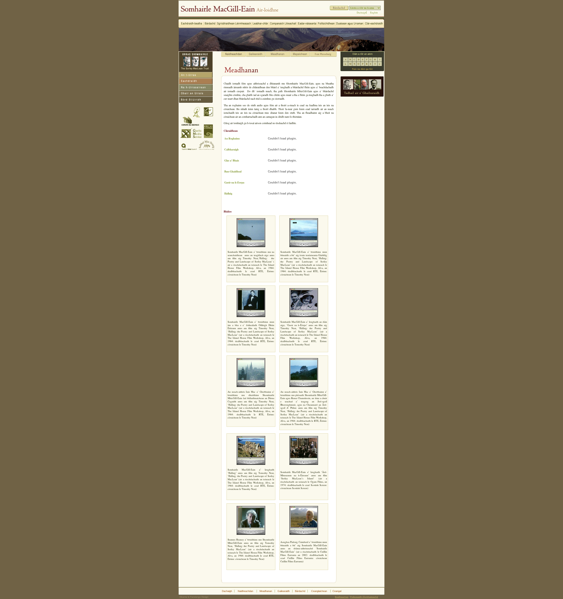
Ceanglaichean (319, 591)
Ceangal (337, 591)
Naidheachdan (245, 591)
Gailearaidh (284, 591)
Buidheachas (341, 597)
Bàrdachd (300, 591)
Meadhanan (266, 591)
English (374, 12)
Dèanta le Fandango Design (194, 597)
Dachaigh (361, 12)
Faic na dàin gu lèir (362, 69)
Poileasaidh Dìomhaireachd (364, 597)
